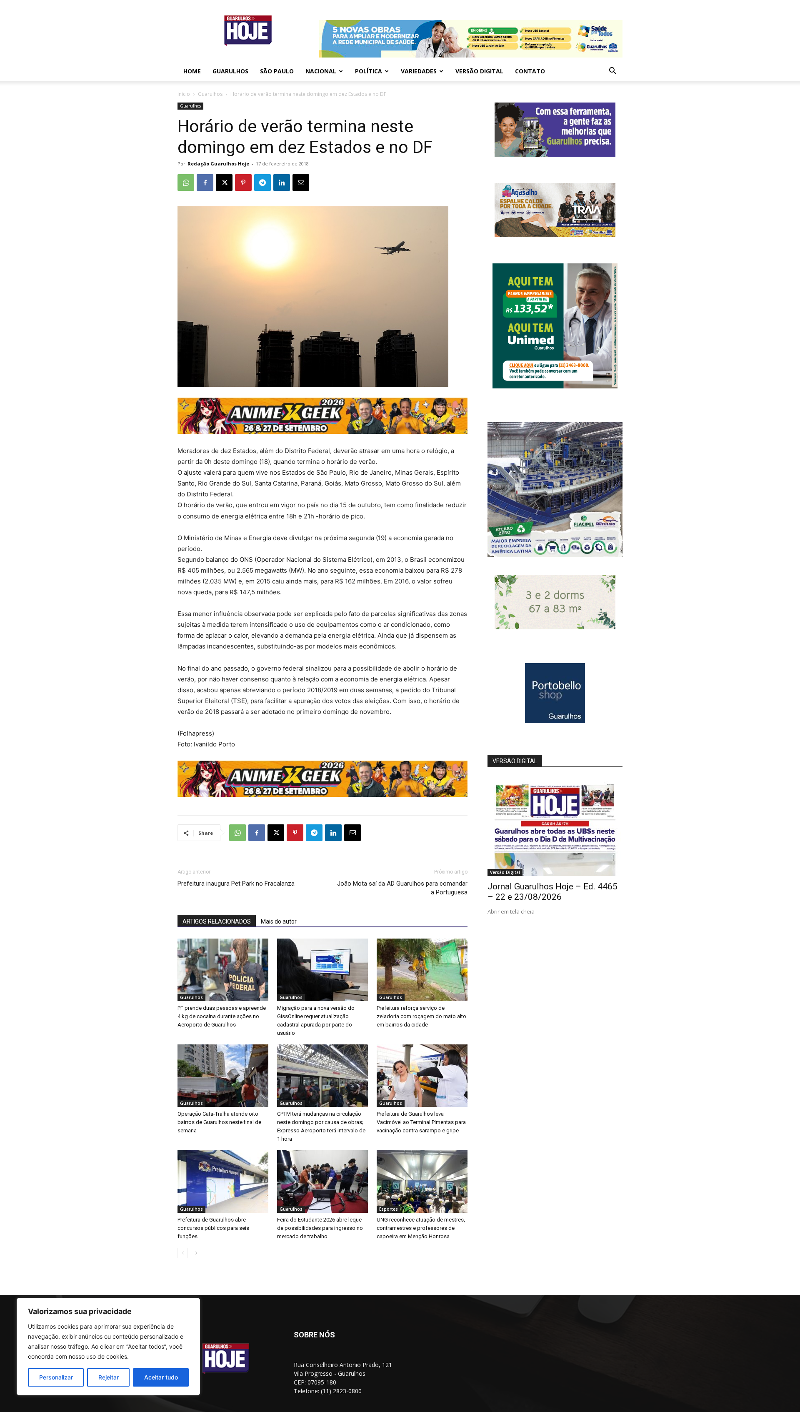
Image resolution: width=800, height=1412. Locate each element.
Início (184, 94)
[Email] (300, 182)
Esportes (388, 1209)
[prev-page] (183, 1253)
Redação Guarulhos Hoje (218, 163)
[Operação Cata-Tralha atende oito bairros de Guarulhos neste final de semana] (223, 1075)
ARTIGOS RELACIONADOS (216, 921)
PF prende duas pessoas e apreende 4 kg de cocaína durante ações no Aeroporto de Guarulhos (222, 1016)
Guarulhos (230, 71)
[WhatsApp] (186, 182)
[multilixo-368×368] (555, 555)
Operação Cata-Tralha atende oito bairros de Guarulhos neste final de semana (219, 1122)
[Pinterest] (243, 182)
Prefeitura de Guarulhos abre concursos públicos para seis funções (213, 1228)
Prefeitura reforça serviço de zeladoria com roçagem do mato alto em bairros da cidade (421, 1016)
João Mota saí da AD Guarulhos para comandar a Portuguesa (402, 888)
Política (368, 71)
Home (192, 71)
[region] (108, 1346)
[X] (224, 182)
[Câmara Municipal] (555, 154)
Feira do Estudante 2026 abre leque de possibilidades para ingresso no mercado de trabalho (320, 1228)
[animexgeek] (323, 432)
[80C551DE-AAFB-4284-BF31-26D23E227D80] (555, 386)
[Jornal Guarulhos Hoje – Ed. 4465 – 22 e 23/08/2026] (555, 827)
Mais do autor (279, 921)
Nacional (320, 71)
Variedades (419, 71)
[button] (612, 72)
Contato (530, 71)
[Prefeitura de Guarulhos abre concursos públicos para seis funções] (223, 1181)
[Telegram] (262, 182)
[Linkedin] (281, 182)
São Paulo (277, 71)
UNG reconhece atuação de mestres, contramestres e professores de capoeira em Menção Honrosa (421, 1228)
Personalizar (56, 1377)
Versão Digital (479, 71)
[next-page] (196, 1253)
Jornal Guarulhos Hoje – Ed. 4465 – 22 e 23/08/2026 (553, 891)
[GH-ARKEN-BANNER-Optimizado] (555, 627)
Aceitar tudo (161, 1377)
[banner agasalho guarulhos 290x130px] (555, 235)
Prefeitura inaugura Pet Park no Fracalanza (236, 883)
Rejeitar (108, 1377)
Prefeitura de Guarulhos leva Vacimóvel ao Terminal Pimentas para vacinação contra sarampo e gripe (421, 1122)
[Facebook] (205, 182)
